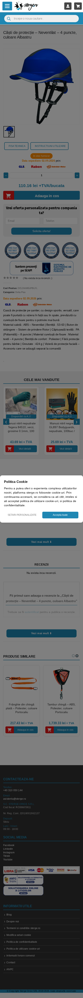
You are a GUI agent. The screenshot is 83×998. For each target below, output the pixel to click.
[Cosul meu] (78, 6)
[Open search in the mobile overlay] (41, 18)
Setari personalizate (22, 515)
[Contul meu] (68, 6)
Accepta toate (60, 515)
